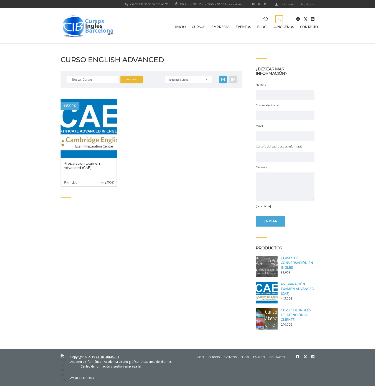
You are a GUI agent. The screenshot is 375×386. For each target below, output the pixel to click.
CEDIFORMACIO (107, 357)
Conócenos (283, 27)
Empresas (220, 27)
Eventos (243, 27)
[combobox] (188, 79)
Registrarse (307, 4)
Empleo (259, 357)
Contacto (309, 27)
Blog (261, 27)
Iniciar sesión (288, 3)
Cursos (198, 27)
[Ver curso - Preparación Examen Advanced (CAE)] (89, 128)
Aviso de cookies (82, 378)
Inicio (180, 27)
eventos (230, 357)
